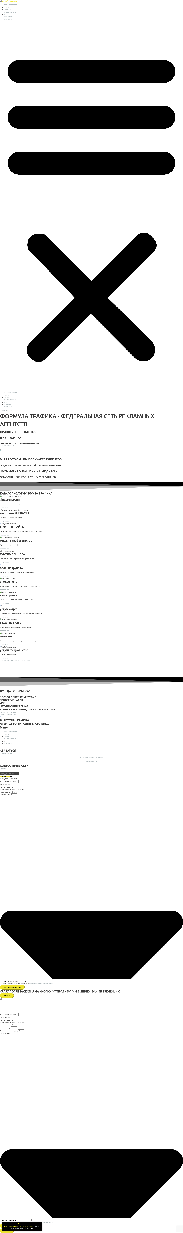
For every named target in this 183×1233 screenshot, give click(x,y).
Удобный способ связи (7, 787)
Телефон (20, 789)
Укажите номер (5, 792)
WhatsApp (11, 789)
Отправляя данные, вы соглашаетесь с (27, 983)
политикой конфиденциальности (41, 983)
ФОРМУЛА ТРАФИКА (11, 5)
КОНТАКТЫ (8, 19)
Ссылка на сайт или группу (9, 1031)
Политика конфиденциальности (91, 757)
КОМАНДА (7, 9)
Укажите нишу (5, 1028)
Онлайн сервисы (91, 761)
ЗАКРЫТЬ (7, 995)
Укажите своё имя (6, 781)
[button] (91, 206)
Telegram (20, 1022)
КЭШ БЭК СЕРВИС (10, 12)
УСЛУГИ (6, 7)
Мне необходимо (6, 795)
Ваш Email (3, 784)
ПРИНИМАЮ (29, 1228)
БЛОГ (6, 14)
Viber (4, 789)
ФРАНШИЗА (8, 17)
